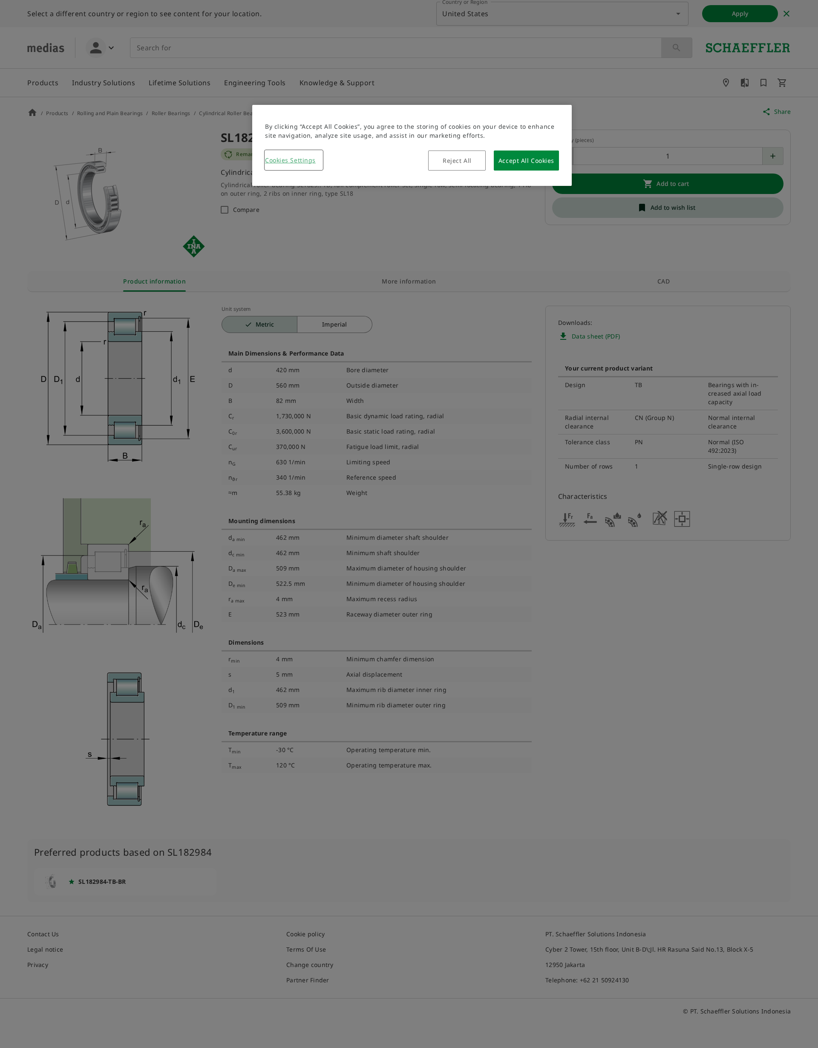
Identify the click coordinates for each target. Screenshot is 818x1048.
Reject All (457, 160)
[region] (412, 145)
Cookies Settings (290, 160)
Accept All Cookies (526, 160)
